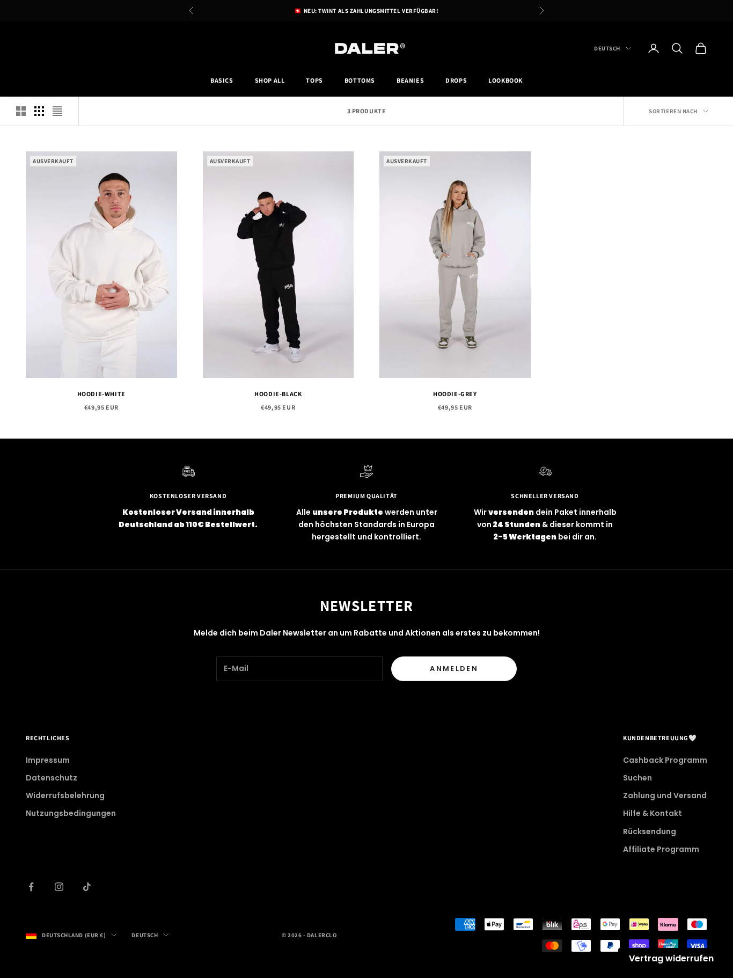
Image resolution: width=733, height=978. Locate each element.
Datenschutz (51, 777)
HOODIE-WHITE (101, 394)
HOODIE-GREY (455, 394)
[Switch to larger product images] (21, 111)
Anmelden (454, 668)
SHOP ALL (270, 81)
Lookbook (505, 81)
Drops (456, 81)
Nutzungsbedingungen (71, 813)
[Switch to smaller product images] (39, 111)
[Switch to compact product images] (57, 111)
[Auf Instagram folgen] (59, 886)
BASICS (221, 81)
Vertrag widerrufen (671, 958)
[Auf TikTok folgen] (87, 886)
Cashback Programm (665, 760)
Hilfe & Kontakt (652, 813)
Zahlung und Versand (665, 795)
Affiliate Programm (661, 849)
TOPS (314, 81)
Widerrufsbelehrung (65, 795)
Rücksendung (649, 831)
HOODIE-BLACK (278, 394)
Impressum (48, 760)
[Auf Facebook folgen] (31, 886)
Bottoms (359, 81)
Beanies (410, 81)
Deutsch (607, 48)
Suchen (637, 777)
